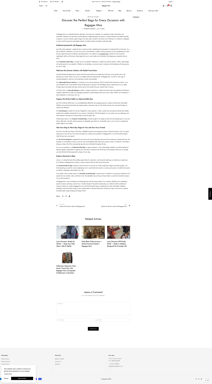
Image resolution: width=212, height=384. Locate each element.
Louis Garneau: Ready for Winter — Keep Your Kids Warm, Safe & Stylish (65, 243)
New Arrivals (66, 11)
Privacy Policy (5, 364)
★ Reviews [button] (210, 194)
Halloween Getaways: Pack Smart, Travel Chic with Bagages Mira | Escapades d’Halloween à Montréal (66, 269)
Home (56, 11)
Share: (58, 196)
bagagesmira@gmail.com (116, 366)
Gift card (110, 11)
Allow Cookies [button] (22, 378)
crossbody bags (103, 54)
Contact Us (58, 362)
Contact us (140, 11)
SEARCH (57, 364)
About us (129, 11)
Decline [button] (6, 378)
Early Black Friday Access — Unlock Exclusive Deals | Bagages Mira (92, 243)
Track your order (153, 11)
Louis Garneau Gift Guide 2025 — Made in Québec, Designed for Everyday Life (117, 243)
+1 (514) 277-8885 (114, 364)
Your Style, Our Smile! (93, 17)
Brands (87, 11)
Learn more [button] (8, 374)
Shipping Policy (5, 362)
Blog (119, 11)
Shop (77, 11)
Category (98, 11)
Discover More (116, 1)
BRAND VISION (59, 359)
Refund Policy (5, 359)
